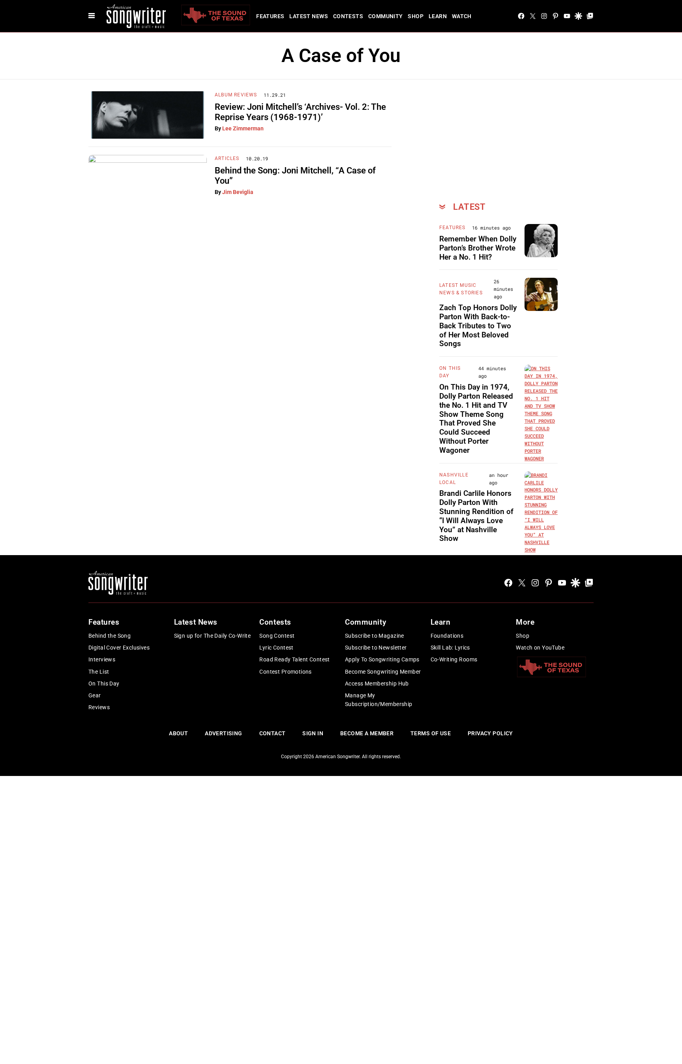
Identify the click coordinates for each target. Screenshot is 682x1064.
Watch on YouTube (540, 647)
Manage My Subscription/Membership (378, 699)
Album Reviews (236, 95)
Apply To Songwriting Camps (382, 659)
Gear (94, 695)
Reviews (99, 707)
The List (98, 672)
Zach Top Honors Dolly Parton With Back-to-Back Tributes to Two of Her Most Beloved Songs (478, 325)
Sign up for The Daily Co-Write (212, 636)
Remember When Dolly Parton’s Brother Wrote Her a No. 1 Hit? (477, 248)
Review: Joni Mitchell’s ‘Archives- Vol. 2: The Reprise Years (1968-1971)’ (300, 112)
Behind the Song (109, 636)
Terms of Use (430, 733)
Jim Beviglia (237, 192)
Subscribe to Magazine (374, 636)
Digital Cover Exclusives (119, 647)
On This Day (104, 683)
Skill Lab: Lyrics (450, 647)
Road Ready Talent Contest (294, 659)
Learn (438, 16)
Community (385, 16)
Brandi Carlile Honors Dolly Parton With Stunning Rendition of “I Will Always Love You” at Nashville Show (476, 516)
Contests (348, 16)
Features (270, 16)
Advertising (223, 733)
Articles (227, 158)
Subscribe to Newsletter (376, 647)
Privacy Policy (490, 733)
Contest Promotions (285, 672)
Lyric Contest (276, 647)
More (525, 622)
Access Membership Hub (377, 683)
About (178, 733)
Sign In (312, 733)
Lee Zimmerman (243, 128)
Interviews (101, 659)
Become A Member (366, 733)
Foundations (447, 636)
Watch (462, 16)
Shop (415, 16)
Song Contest (276, 636)
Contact (272, 733)
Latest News (308, 16)
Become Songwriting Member (383, 672)
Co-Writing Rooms (454, 659)
